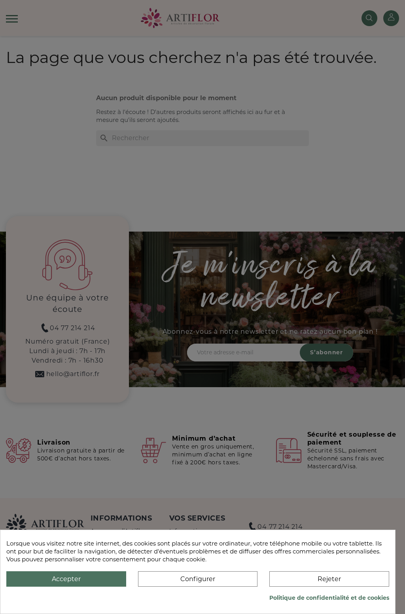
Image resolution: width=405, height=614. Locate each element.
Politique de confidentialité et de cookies (329, 597)
